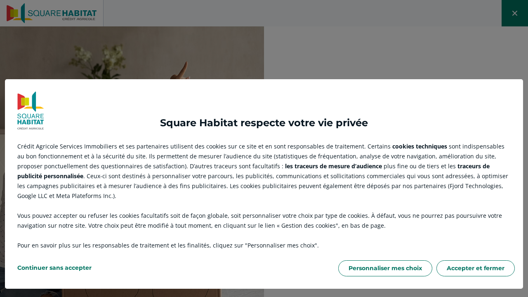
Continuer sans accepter (54, 267)
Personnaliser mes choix (385, 268)
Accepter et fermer (475, 268)
